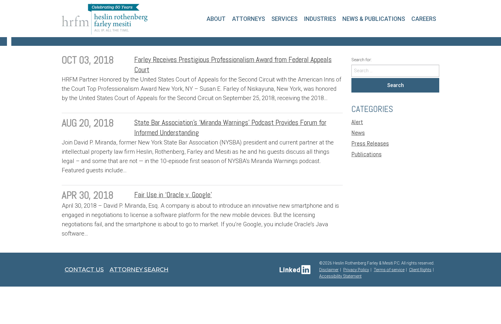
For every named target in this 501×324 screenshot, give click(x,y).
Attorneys (248, 18)
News (358, 132)
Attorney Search (139, 269)
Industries (320, 18)
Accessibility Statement (340, 276)
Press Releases (370, 143)
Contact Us (84, 269)
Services (284, 18)
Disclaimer (329, 269)
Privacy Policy (356, 269)
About (216, 18)
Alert (357, 122)
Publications (366, 154)
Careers (423, 18)
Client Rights (420, 269)
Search (395, 85)
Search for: (361, 59)
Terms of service (389, 269)
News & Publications (373, 18)
